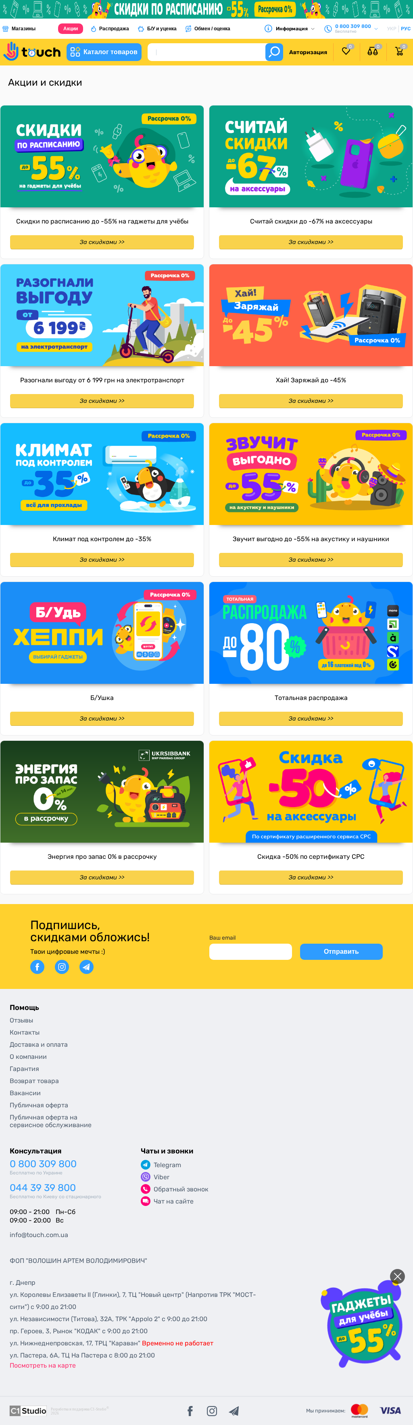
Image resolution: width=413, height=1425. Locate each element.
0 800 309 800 (43, 1164)
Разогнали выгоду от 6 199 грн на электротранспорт (102, 380)
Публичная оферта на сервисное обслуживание (51, 1121)
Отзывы (21, 1020)
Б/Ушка (102, 698)
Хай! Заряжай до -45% (311, 380)
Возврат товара (34, 1081)
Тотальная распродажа (311, 698)
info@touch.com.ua (39, 1235)
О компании (28, 1056)
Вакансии (25, 1093)
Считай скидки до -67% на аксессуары (311, 221)
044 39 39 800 (43, 1188)
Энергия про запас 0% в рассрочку (102, 856)
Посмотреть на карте (43, 1365)
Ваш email (222, 937)
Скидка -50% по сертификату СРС (311, 856)
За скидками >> (102, 242)
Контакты (25, 1032)
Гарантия (24, 1069)
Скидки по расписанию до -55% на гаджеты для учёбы (102, 221)
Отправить (341, 951)
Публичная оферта (39, 1105)
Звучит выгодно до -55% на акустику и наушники (311, 539)
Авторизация (308, 52)
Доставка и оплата (39, 1044)
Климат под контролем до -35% (102, 539)
